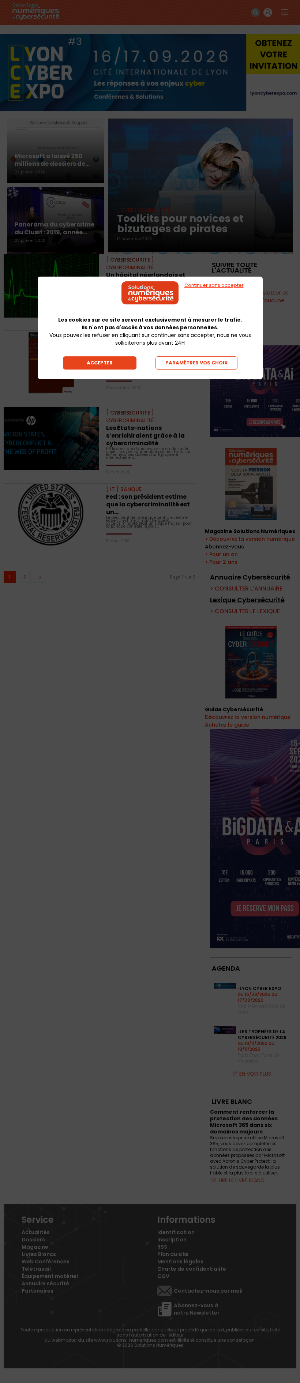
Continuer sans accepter (214, 285)
